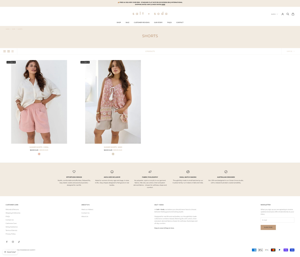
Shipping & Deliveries (13, 213)
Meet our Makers (87, 209)
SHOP (119, 22)
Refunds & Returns (12, 209)
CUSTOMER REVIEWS (141, 22)
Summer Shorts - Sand (113, 147)
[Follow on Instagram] (13, 242)
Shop (13, 29)
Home (7, 29)
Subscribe (268, 227)
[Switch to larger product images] (5, 51)
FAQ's (8, 216)
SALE (127, 22)
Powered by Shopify (27, 250)
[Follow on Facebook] (7, 242)
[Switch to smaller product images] (9, 51)
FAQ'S (169, 22)
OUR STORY (158, 22)
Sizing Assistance (12, 227)
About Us (84, 216)
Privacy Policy (11, 234)
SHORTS (20, 29)
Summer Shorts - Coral (39, 147)
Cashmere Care (11, 223)
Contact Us (10, 220)
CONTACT (179, 22)
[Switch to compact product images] (12, 51)
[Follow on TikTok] (19, 242)
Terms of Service (11, 230)
